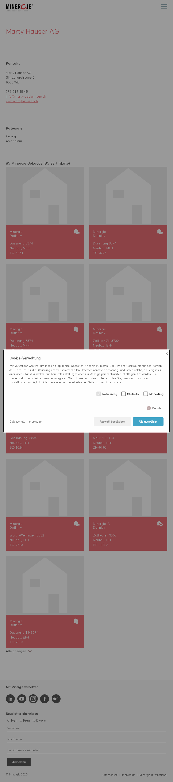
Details (156, 407)
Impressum (35, 421)
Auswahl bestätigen (112, 421)
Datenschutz (17, 421)
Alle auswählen (148, 421)
